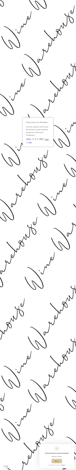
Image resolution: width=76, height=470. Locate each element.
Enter (46, 139)
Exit (30, 142)
